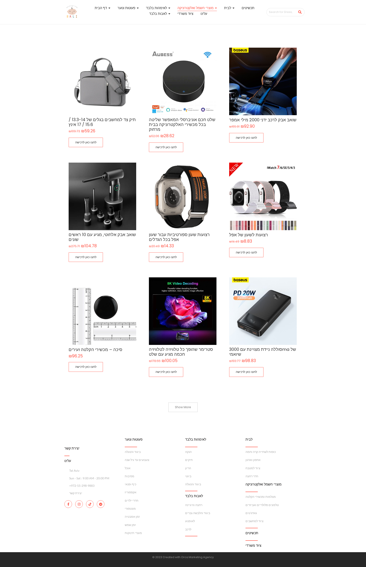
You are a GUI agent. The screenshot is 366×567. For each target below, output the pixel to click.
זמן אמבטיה (132, 516)
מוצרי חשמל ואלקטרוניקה (263, 484)
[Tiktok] (90, 504)
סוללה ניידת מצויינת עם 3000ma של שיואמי (262, 352)
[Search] (299, 12)
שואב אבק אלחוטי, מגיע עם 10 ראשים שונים (102, 237)
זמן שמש (130, 525)
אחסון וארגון (253, 460)
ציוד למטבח (252, 468)
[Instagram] (79, 504)
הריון (188, 468)
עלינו (67, 460)
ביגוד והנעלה (133, 452)
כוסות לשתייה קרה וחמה (260, 452)
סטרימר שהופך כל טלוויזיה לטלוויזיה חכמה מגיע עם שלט (181, 352)
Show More (183, 407)
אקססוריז (130, 492)
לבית (248, 439)
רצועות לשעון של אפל (248, 234)
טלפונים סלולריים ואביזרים (262, 505)
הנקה (188, 452)
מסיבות (129, 476)
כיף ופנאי (130, 484)
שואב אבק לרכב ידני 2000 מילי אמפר (263, 120)
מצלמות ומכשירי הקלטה (260, 496)
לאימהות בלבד (195, 439)
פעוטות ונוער (134, 439)
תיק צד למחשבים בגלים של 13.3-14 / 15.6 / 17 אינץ (102, 122)
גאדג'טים (251, 513)
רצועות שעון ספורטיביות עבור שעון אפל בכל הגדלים (179, 237)
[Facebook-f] (68, 504)
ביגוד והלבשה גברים (197, 513)
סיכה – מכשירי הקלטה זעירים (95, 349)
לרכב (188, 529)
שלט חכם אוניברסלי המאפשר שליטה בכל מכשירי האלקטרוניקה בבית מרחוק (182, 124)
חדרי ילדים (131, 500)
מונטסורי (130, 508)
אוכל (127, 468)
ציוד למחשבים (254, 521)
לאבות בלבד (194, 496)
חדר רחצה (251, 476)
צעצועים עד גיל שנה (137, 460)
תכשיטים (251, 533)
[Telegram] (100, 504)
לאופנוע (190, 521)
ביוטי (188, 476)
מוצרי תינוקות (133, 533)
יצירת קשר (71, 448)
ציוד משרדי (253, 545)
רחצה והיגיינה (193, 505)
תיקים (189, 460)
